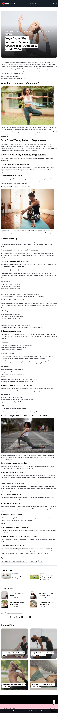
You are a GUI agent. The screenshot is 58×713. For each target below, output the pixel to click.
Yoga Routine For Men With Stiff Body (17, 603)
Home (6, 31)
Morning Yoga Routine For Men (18, 594)
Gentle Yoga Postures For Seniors (34, 699)
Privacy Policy (35, 710)
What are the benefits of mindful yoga (14, 79)
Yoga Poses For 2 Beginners (10, 76)
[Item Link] (4, 595)
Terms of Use (44, 710)
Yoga (40, 561)
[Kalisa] (9, 3)
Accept (54, 710)
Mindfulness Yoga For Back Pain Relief (46, 603)
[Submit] (54, 4)
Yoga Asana (33, 561)
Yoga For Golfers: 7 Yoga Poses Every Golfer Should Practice (47, 578)
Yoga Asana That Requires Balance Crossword (14, 561)
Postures (12, 31)
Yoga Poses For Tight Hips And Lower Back (48, 594)
